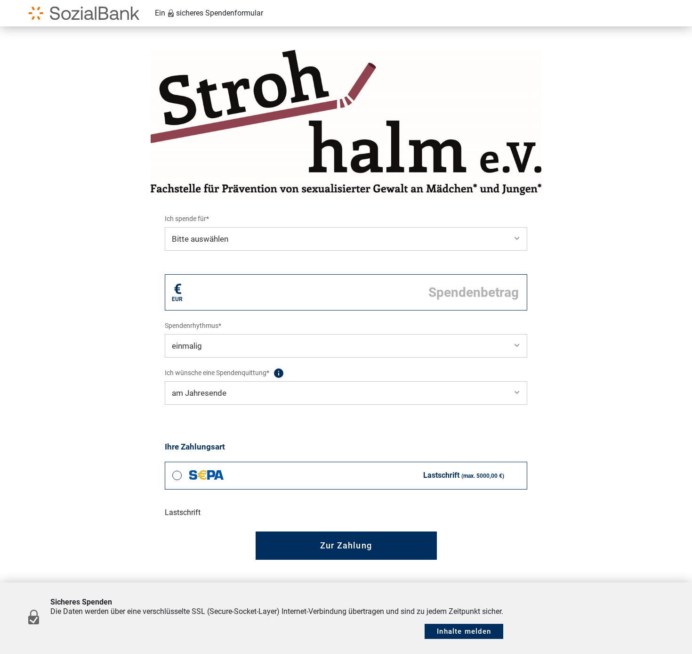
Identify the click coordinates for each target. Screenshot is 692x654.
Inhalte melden (464, 631)
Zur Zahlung (346, 545)
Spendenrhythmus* (193, 325)
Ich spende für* (187, 218)
